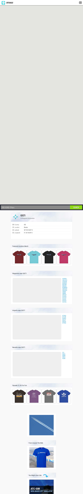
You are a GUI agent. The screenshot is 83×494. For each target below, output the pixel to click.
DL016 (64, 302)
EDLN (64, 321)
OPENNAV (9, 2)
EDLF (64, 320)
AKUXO (64, 280)
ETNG (64, 315)
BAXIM (64, 284)
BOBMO (64, 287)
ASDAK (64, 281)
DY (63, 352)
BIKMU (64, 286)
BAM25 (64, 283)
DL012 (64, 300)
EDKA (64, 318)
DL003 (64, 296)
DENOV (64, 289)
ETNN (64, 323)
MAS (63, 354)
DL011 (64, 299)
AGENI (64, 278)
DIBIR (64, 292)
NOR (63, 358)
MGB (63, 355)
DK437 (64, 295)
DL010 (64, 297)
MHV (63, 357)
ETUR (64, 317)
